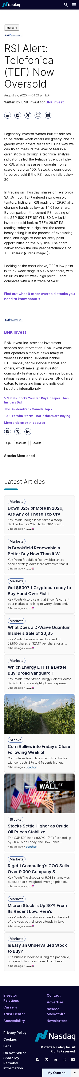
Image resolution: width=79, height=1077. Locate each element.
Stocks (37, 443)
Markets (12, 27)
